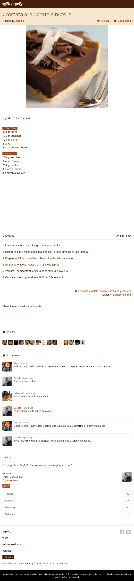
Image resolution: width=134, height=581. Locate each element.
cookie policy (61, 577)
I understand (73, 577)
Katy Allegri (19, 392)
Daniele (19, 21)
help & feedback (11, 544)
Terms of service (50, 563)
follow (6, 485)
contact (6, 550)
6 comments (124, 21)
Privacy (63, 563)
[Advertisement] (67, 203)
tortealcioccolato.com (121, 294)
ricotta (103, 291)
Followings (67, 507)
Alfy (15, 363)
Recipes (67, 493)
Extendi (37, 563)
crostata (93, 291)
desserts (83, 291)
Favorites (67, 500)
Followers (67, 514)
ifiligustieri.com (10, 480)
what (5, 538)
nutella (112, 291)
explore (6, 531)
